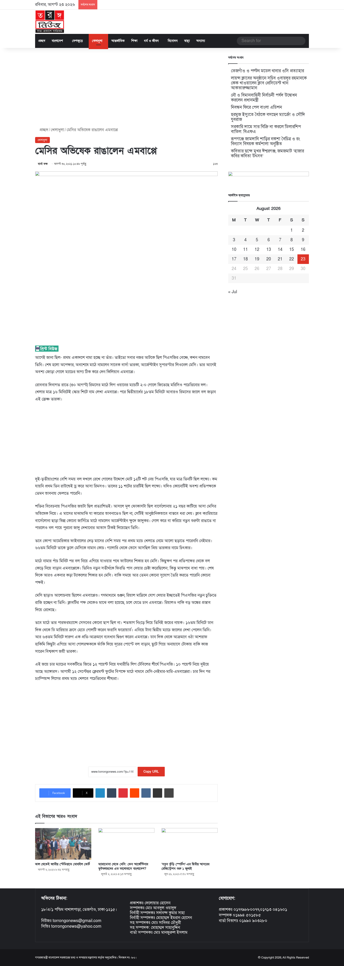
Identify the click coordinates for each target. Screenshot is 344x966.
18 (245, 259)
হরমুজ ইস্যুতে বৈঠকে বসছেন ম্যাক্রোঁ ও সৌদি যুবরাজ (268, 117)
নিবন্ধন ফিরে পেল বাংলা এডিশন (256, 107)
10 (234, 249)
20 (268, 259)
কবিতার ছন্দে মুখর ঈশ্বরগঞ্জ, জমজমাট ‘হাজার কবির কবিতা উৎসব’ (267, 153)
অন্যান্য (200, 41)
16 (303, 249)
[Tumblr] (111, 793)
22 (291, 259)
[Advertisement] (126, 87)
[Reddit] (134, 793)
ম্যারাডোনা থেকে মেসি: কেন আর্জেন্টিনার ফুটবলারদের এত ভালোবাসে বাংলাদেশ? (123, 866)
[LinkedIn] (100, 793)
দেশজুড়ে (77, 41)
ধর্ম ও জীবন (151, 41)
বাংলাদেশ (57, 41)
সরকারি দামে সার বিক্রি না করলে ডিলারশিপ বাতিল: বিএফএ (266, 129)
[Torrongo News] (50, 21)
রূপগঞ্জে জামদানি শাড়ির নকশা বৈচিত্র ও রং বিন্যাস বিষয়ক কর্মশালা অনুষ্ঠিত (265, 141)
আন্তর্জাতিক (118, 41)
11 (245, 249)
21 (280, 259)
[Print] (169, 793)
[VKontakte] (146, 793)
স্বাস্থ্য (187, 41)
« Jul (232, 292)
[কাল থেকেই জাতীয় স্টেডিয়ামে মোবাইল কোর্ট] (63, 844)
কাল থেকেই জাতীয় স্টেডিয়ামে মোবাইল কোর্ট (62, 864)
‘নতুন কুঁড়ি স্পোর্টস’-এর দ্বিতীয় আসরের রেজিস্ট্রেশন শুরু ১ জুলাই (185, 866)
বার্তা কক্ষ (43, 164)
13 (268, 249)
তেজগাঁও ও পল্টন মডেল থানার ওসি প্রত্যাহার (267, 71)
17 (234, 259)
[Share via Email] (157, 793)
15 (291, 249)
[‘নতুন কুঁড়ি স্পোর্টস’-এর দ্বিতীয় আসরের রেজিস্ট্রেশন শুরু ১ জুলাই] (189, 844)
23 (303, 259)
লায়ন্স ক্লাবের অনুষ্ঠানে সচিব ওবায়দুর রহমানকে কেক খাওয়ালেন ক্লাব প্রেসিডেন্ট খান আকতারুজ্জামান (269, 83)
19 (257, 259)
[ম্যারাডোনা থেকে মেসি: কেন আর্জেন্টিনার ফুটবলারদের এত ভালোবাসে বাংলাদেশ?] (126, 844)
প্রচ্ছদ (41, 41)
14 (280, 249)
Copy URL (151, 771)
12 (257, 249)
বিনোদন (173, 41)
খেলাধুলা (97, 41)
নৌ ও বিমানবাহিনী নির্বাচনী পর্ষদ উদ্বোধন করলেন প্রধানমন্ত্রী (264, 97)
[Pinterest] (123, 793)
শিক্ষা (134, 41)
